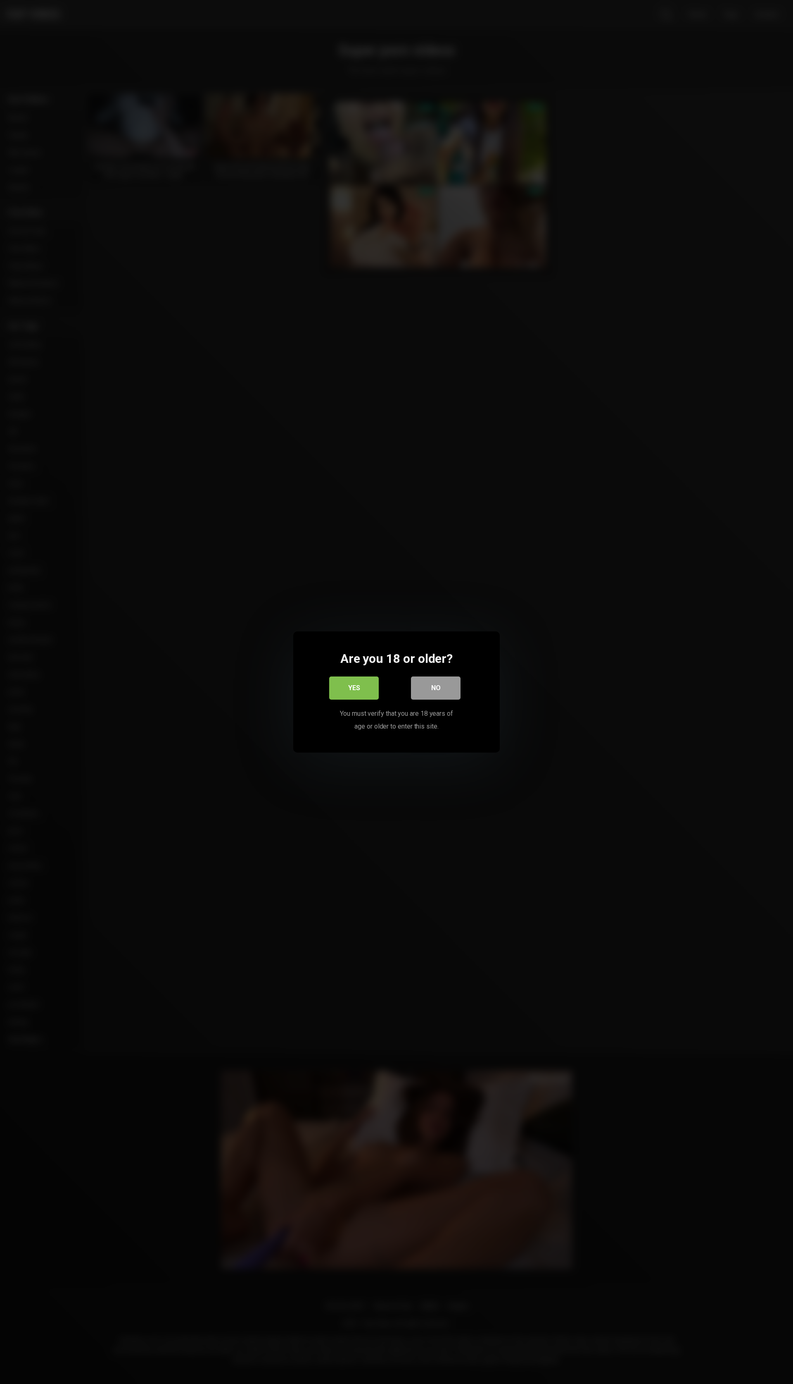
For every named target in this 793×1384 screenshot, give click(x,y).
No (436, 688)
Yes (354, 688)
